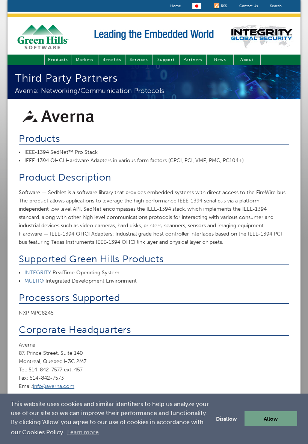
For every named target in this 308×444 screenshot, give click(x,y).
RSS (223, 6)
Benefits (112, 59)
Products (58, 59)
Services (139, 59)
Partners (192, 59)
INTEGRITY (37, 272)
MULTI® (34, 281)
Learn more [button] (83, 432)
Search (276, 6)
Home (175, 6)
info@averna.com (53, 386)
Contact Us (248, 6)
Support (166, 59)
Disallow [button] (226, 418)
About (247, 59)
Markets (85, 59)
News (220, 59)
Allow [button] (271, 418)
